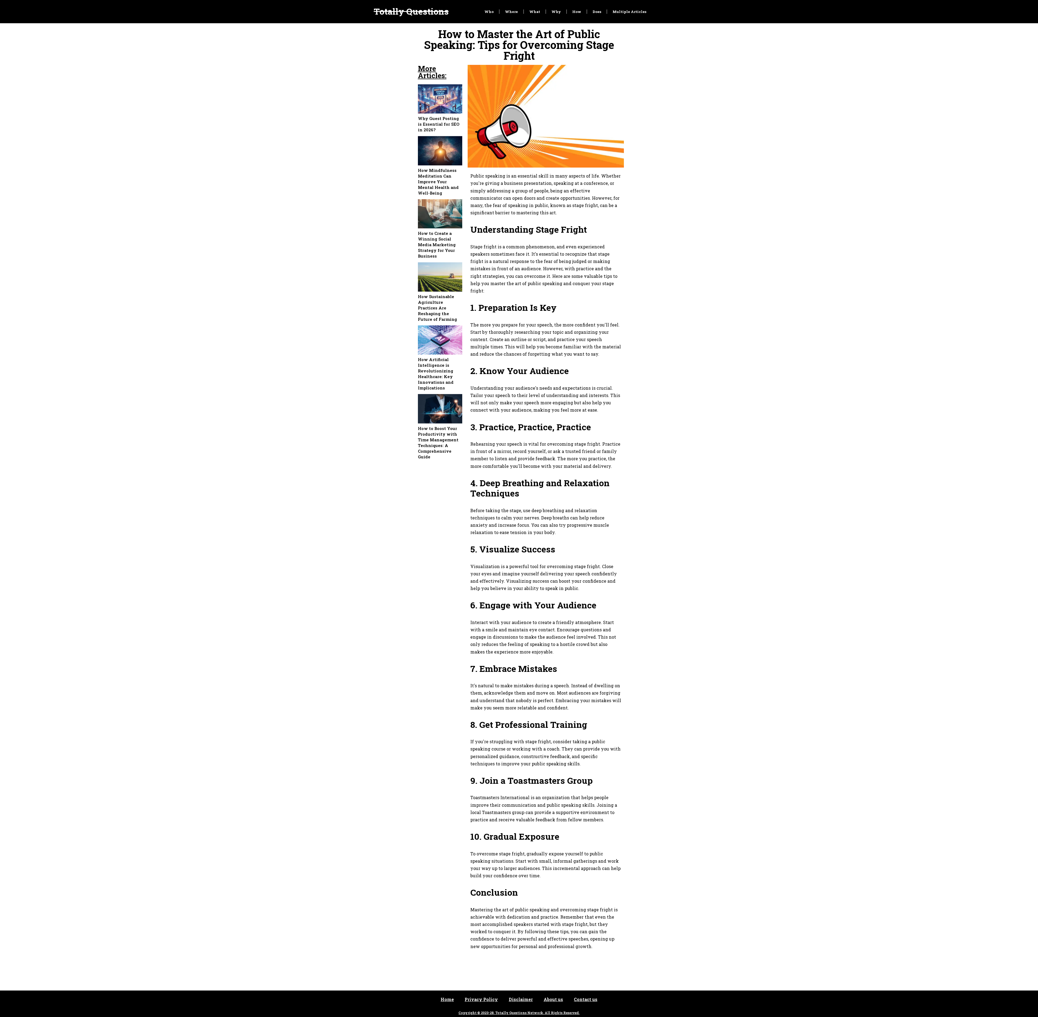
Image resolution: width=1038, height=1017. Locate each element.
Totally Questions (411, 11)
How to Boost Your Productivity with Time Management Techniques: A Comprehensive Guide (438, 442)
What (534, 11)
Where (511, 11)
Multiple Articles (629, 11)
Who (489, 11)
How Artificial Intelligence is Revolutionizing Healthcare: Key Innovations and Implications (436, 374)
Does (597, 11)
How (576, 11)
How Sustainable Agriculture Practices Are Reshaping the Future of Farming (437, 308)
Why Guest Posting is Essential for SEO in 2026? (438, 124)
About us (553, 999)
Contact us (585, 999)
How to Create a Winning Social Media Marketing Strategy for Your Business (437, 245)
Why (556, 11)
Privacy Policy (481, 999)
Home (447, 999)
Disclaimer (521, 999)
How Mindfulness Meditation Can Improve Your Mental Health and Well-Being (438, 182)
